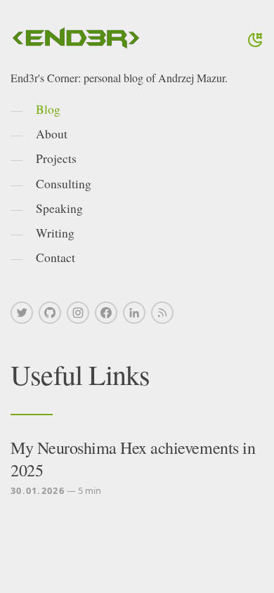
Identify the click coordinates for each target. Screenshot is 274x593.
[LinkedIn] (134, 312)
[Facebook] (106, 312)
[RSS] (162, 312)
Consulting (63, 183)
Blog (48, 108)
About (51, 133)
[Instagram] (78, 312)
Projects (56, 158)
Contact (55, 257)
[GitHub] (50, 312)
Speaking (59, 208)
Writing (55, 232)
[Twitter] (22, 312)
